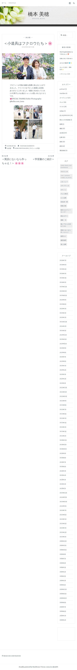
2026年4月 (63, 269)
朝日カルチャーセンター (66, 211)
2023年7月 (63, 357)
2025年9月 (63, 300)
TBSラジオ (64, 171)
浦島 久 (63, 220)
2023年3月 (63, 374)
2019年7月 (63, 559)
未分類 (28, 37)
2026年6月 (63, 265)
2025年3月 (63, 313)
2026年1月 (63, 282)
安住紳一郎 (64, 202)
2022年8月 (63, 405)
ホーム (4, 3)
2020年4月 (63, 523)
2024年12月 (63, 322)
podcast (62, 89)
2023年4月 (63, 370)
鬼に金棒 (63, 244)
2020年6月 (63, 515)
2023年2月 (63, 379)
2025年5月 (63, 308)
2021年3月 (63, 480)
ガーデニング (63, 98)
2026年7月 (63, 260)
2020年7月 (63, 510)
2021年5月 (63, 471)
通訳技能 (62, 150)
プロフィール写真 (34, 148)
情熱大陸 (63, 206)
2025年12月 (63, 287)
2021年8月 (63, 458)
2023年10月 (63, 344)
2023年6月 (63, 361)
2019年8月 (63, 554)
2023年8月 (63, 352)
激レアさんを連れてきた (66, 225)
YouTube (62, 93)
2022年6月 (63, 414)
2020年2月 (63, 532)
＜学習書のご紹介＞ (43, 158)
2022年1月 (63, 436)
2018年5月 (63, 616)
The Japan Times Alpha (66, 176)
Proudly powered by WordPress (29, 667)
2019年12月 (63, 541)
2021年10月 (63, 449)
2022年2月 (63, 431)
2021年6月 (63, 466)
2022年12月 (63, 387)
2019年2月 (63, 580)
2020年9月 (63, 506)
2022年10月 (63, 396)
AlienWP (55, 667)
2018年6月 (63, 611)
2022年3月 (63, 427)
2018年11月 (63, 594)
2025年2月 (63, 317)
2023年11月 (63, 339)
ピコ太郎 (63, 198)
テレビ (62, 102)
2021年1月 (63, 488)
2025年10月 (63, 295)
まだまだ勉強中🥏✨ (66, 63)
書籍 (61, 128)
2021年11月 (63, 444)
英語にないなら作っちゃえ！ (66, 231)
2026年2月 (63, 278)
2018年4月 (63, 620)
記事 (61, 137)
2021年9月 (63, 453)
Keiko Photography (22, 148)
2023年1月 (63, 383)
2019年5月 (63, 567)
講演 (61, 146)
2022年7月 (63, 409)
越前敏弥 (63, 240)
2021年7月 (63, 462)
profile (12, 3)
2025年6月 (63, 304)
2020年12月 (63, 493)
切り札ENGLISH (65, 115)
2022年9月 (63, 401)
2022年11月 (63, 392)
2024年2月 (63, 326)
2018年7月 (63, 607)
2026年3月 (63, 273)
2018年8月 (63, 602)
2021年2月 (63, 484)
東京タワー (64, 216)
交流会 (62, 111)
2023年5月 (63, 366)
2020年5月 (63, 519)
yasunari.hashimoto (27, 146)
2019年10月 (63, 550)
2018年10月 (63, 598)
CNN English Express (66, 166)
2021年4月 (63, 475)
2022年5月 (63, 418)
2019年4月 (63, 572)
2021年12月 (63, 440)
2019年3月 (63, 576)
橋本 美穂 (38, 13)
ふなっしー (64, 181)
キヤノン (63, 189)
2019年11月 (63, 545)
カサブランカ (65, 185)
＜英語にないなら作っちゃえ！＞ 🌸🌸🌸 (14, 160)
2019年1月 (63, 585)
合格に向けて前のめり (66, 58)
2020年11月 (63, 497)
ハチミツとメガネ (65, 74)
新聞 (61, 124)
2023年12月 (63, 335)
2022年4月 (63, 423)
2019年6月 (63, 563)
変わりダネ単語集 (65, 120)
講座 (61, 142)
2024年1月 (63, 330)
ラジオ (62, 106)
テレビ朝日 (64, 193)
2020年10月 (63, 502)
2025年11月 (63, 291)
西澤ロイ (63, 236)
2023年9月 (63, 348)
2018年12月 (63, 589)
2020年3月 (63, 528)
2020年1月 (63, 537)
